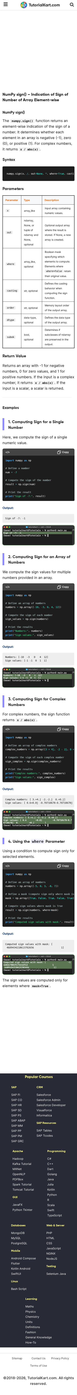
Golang (52, 1174)
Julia (50, 1184)
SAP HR (16, 1105)
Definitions (32, 1327)
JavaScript (53, 1248)
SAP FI (15, 1095)
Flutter (15, 1263)
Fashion (30, 1332)
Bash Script (19, 1289)
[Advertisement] (38, 50)
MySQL (16, 1238)
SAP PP (16, 1131)
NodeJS (51, 1258)
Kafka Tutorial (22, 1164)
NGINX (50, 1253)
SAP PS (16, 1115)
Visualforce (44, 1110)
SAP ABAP (18, 1120)
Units (28, 1322)
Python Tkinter (22, 1210)
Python (52, 1194)
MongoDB (18, 1233)
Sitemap (17, 1358)
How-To (30, 1342)
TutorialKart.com (44, 5)
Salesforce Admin (48, 1100)
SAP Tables (44, 1130)
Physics (30, 1311)
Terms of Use (38, 1365)
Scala (51, 1205)
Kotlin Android (20, 1268)
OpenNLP (19, 1174)
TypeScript (54, 1215)
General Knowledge (38, 1337)
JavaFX (17, 1204)
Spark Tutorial (22, 1184)
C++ (50, 1164)
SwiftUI (16, 1273)
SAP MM (17, 1125)
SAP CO (16, 1100)
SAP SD (16, 1110)
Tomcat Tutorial (23, 1189)
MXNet (17, 1169)
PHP (49, 1233)
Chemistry (32, 1316)
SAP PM (16, 1136)
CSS (49, 1243)
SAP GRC (17, 1141)
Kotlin (51, 1189)
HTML (50, 1238)
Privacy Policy (60, 1358)
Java (50, 1179)
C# (49, 1158)
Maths (29, 1306)
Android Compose (23, 1258)
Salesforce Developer (51, 1105)
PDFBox (18, 1179)
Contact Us (38, 1358)
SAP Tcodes (45, 1135)
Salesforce (44, 1095)
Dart (50, 1169)
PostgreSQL (19, 1243)
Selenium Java (56, 1273)
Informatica (44, 1115)
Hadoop (18, 1158)
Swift (50, 1210)
